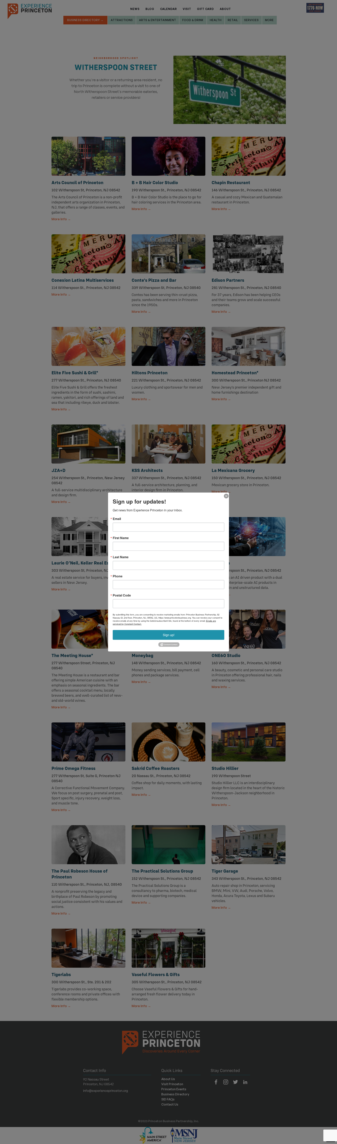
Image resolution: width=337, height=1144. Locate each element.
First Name (121, 537)
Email (117, 518)
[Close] (225, 496)
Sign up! (168, 634)
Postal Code (122, 595)
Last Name (121, 556)
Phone (117, 576)
